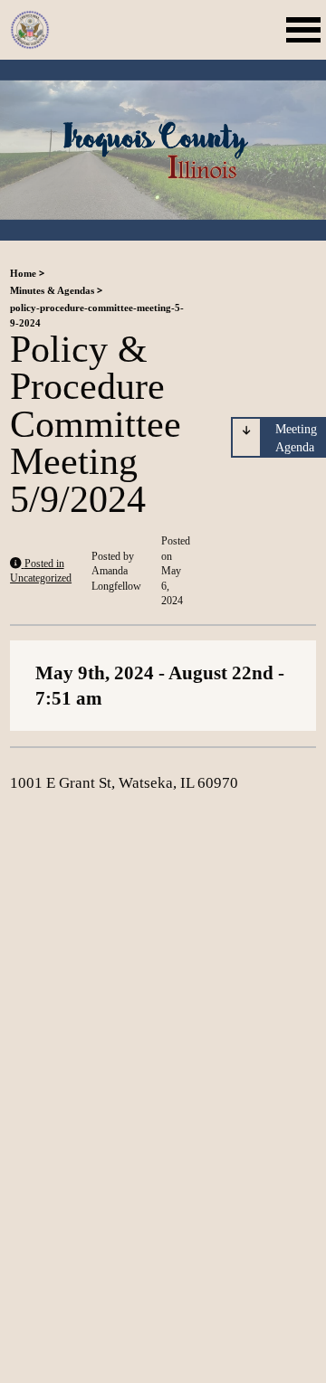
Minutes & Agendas (52, 290)
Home (23, 273)
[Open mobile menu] (306, 30)
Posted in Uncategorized (41, 571)
